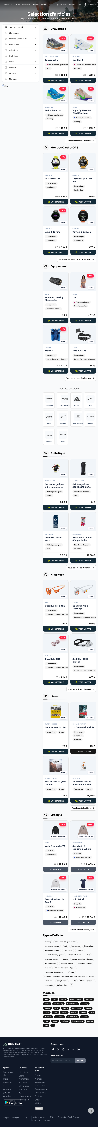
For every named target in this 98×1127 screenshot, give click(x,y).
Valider (80, 1060)
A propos (39, 1079)
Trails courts (24, 1082)
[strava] (68, 1049)
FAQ (52, 1117)
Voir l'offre (57, 80)
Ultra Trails (24, 1086)
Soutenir (39, 1108)
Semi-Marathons (24, 1077)
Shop (43, 4)
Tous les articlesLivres (81, 808)
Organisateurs (61, 4)
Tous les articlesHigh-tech (79, 689)
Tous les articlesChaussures (79, 141)
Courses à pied (8, 1073)
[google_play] (78, 1049)
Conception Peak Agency (68, 1117)
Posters (38, 1096)
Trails (5, 1079)
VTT (5, 1086)
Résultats (26, 4)
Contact (38, 1075)
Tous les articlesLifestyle (80, 929)
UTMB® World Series (9, 1094)
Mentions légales (39, 1117)
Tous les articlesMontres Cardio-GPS (75, 259)
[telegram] (73, 1049)
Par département (25, 1094)
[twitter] (58, 1049)
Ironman (23, 1089)
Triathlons (8, 1082)
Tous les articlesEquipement (78, 378)
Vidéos (36, 4)
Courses (6, 4)
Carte (17, 4)
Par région (24, 1099)
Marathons (24, 1072)
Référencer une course (40, 1084)
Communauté (75, 4)
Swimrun (7, 1089)
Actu (50, 4)
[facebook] (53, 1049)
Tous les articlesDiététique (79, 568)
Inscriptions (40, 1092)
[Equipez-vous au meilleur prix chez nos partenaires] (20, 85)
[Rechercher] (91, 1111)
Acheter (57, 869)
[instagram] (63, 1049)
